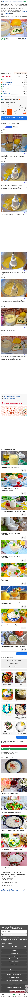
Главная (14, 950)
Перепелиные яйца (8, 80)
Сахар (4, 89)
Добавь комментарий (14, 749)
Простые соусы (14, 663)
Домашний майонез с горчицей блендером (11, 533)
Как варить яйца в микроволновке (12, 849)
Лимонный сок (6, 93)
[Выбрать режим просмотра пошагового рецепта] (25, 153)
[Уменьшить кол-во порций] (26, 77)
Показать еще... (22, 653)
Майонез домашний (7, 700)
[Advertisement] (14, 55)
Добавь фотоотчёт (14, 746)
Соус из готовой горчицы (14, 670)
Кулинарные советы (14, 971)
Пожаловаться (5, 16)
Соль (4, 86)
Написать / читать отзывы (10, 398)
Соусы (20, 684)
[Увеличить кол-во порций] (26, 75)
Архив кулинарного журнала (14, 980)
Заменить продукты (6, 76)
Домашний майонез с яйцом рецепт (12, 625)
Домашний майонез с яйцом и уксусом (13, 646)
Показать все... (22, 737)
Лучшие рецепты (14, 969)
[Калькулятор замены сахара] (8, 89)
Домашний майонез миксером (10, 467)
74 (4, 38)
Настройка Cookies (14, 961)
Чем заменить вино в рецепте (10, 793)
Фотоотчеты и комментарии (14, 987)
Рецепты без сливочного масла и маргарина (20, 717)
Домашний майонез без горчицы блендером (11, 579)
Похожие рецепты (14, 16)
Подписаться (14, 934)
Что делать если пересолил (10, 775)
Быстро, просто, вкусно (7, 685)
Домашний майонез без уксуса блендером (11, 556)
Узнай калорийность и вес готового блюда (14, 118)
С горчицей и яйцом (14, 666)
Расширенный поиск (14, 984)
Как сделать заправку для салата (11, 812)
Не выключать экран (21, 73)
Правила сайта (14, 953)
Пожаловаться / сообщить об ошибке (13, 403)
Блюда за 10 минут (21, 733)
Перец (5, 91)
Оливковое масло (7, 82)
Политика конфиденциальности (14, 956)
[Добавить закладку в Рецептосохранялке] (23, 38)
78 (25, 38)
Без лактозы (7, 715)
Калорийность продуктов (14, 974)
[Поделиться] (26, 988)
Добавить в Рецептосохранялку (12, 396)
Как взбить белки (7, 867)
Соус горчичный (20, 700)
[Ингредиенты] (26, 986)
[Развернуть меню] (26, 991)
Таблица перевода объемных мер (9, 96)
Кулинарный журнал (14, 977)
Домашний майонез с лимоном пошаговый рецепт (11, 489)
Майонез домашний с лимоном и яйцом (13, 511)
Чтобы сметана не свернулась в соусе (13, 830)
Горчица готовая (7, 84)
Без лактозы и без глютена (14, 660)
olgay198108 (7, 13)
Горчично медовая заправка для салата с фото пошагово (14, 602)
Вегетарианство (7, 733)
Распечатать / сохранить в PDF (12, 401)
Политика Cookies (14, 958)
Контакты (14, 964)
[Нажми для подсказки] (19, 99)
